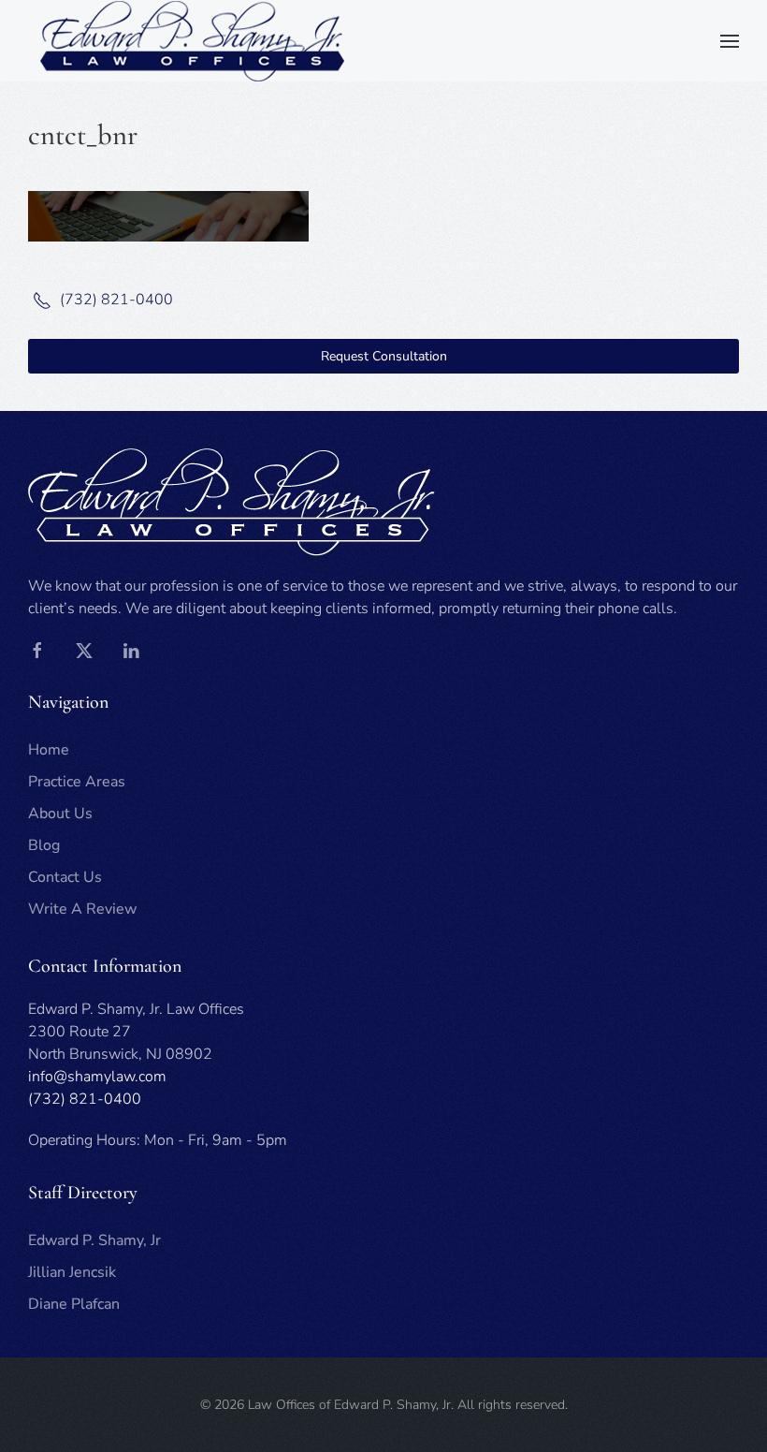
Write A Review (82, 909)
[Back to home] (191, 40)
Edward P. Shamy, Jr (94, 1240)
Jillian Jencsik (72, 1272)
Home (48, 750)
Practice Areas (76, 781)
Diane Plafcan (74, 1304)
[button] (729, 41)
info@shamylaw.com (97, 1076)
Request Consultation (384, 356)
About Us (60, 813)
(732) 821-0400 (114, 299)
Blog (44, 845)
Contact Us (65, 877)
